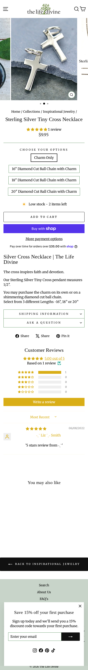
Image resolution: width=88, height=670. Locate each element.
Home (15, 112)
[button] (37, 129)
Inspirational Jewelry (59, 112)
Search (44, 585)
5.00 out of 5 (55, 358)
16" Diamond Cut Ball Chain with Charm (44, 169)
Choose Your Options (44, 149)
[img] (36, 429)
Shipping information (44, 314)
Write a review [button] (44, 402)
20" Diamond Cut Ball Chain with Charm (44, 191)
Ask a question (44, 322)
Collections (31, 112)
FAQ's (44, 599)
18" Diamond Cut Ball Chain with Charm (44, 180)
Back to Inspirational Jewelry (47, 564)
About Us (44, 592)
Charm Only (44, 158)
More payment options (44, 239)
